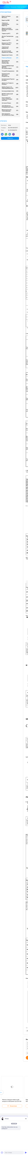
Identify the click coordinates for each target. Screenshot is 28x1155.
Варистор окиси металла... (10, 17)
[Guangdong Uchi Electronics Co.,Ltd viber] (13, 134)
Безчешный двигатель (10, 91)
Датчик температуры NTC (10, 37)
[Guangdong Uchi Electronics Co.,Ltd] (7, 2)
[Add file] (2, 1152)
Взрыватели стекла (10, 55)
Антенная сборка (10, 103)
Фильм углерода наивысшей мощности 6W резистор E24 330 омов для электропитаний (11, 1101)
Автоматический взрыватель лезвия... (10, 51)
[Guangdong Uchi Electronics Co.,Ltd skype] (9, 134)
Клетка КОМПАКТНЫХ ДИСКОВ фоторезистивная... (10, 67)
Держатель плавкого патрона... (10, 83)
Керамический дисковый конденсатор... (10, 75)
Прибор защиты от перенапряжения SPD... (10, 87)
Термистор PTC (10, 40)
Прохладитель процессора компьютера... (10, 62)
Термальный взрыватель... (10, 47)
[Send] (26, 1152)
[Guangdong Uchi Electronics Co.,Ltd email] (2, 134)
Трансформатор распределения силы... (10, 106)
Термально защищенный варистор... (10, 24)
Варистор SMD (10, 20)
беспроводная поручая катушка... (10, 79)
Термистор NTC (10, 33)
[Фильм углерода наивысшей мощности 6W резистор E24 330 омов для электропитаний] (12, 1087)
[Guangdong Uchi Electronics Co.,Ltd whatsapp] (6, 134)
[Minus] (26, 1119)
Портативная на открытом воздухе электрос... (10, 99)
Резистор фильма (10, 57)
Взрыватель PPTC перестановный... (10, 43)
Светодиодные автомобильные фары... (10, 114)
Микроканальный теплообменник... (10, 110)
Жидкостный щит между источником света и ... (10, 29)
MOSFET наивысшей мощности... (10, 94)
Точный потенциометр (10, 71)
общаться (10, 138)
